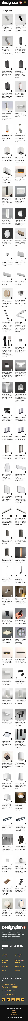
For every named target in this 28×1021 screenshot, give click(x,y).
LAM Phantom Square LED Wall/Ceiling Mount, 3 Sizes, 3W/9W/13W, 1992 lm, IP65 (7, 498)
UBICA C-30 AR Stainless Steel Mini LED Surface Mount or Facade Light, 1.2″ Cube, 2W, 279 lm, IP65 (20, 870)
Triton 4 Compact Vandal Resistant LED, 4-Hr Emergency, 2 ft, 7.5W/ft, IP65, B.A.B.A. (20, 828)
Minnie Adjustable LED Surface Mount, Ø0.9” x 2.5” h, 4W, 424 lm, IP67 (20, 622)
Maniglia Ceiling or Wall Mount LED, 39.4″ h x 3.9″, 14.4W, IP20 (20, 560)
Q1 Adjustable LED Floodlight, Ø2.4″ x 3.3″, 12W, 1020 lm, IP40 (20, 681)
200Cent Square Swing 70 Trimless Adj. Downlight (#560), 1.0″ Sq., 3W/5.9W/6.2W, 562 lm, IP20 (7, 29)
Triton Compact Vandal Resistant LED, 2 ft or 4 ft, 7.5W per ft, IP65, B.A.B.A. (7, 828)
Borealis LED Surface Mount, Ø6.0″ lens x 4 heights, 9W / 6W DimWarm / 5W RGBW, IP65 (7, 201)
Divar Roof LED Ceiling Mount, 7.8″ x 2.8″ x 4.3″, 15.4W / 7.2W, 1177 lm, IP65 (20, 243)
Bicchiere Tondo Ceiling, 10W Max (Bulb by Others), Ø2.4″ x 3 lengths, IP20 (7, 138)
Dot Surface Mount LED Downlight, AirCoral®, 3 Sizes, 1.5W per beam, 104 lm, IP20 (7, 263)
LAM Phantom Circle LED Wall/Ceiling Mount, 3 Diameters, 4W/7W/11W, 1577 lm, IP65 (7, 477)
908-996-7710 (10, 991)
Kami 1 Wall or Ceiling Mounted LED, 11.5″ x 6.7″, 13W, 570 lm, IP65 (7, 457)
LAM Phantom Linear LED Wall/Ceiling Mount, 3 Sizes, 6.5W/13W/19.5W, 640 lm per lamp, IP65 (20, 477)
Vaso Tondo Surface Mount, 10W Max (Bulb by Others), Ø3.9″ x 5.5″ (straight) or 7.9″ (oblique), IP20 (7, 891)
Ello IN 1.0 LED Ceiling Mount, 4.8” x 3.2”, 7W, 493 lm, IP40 (20, 262)
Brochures (5, 966)
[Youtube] (22, 999)
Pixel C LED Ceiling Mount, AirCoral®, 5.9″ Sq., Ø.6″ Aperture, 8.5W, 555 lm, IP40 (7, 682)
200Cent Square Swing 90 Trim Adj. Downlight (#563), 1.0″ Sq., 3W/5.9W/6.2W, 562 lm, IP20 (20, 29)
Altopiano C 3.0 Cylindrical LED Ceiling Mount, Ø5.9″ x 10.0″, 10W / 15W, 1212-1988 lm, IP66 (20, 74)
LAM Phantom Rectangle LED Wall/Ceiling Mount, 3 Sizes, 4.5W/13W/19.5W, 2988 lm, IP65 (20, 499)
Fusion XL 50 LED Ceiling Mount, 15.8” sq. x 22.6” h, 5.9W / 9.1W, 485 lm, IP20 (7, 396)
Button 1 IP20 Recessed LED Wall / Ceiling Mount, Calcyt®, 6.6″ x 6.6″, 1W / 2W (20, 200)
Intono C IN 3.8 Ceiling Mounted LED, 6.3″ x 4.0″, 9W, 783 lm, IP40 (20, 438)
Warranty (14, 1010)
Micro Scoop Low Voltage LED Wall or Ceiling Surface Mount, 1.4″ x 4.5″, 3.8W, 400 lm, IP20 (7, 601)
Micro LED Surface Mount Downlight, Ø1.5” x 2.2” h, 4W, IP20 (7, 622)
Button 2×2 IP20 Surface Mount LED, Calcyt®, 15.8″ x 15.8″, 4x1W (6, 222)
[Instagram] (13, 999)
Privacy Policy (14, 1014)
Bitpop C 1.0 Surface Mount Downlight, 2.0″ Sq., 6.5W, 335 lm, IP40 (7, 159)
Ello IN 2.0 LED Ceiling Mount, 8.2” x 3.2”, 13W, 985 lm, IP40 (7, 283)
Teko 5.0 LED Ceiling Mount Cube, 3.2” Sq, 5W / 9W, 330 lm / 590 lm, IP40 (7, 806)
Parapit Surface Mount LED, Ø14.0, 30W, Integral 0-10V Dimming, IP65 (20, 641)
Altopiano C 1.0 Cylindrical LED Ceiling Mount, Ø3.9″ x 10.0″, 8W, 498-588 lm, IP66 (20, 50)
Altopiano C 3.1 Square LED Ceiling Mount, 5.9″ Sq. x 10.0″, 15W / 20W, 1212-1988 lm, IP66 (7, 95)
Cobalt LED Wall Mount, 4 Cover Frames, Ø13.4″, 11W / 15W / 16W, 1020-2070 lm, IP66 (20, 222)
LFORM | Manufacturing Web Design (14, 1017)
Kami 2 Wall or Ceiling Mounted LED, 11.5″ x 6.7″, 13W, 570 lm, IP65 (20, 457)
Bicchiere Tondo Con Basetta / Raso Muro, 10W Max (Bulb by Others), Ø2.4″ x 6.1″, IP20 (20, 138)
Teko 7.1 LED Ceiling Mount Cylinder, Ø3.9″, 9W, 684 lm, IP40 (20, 765)
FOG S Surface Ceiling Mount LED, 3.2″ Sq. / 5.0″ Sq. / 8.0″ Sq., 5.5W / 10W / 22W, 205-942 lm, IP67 (7, 375)
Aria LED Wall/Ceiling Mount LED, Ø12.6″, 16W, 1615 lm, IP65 (20, 94)
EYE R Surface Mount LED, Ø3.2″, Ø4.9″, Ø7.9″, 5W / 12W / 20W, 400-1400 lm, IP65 (20, 303)
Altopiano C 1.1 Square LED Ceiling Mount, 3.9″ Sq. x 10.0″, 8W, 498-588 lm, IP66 (7, 73)
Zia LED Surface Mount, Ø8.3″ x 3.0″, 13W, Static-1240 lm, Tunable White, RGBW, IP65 (7, 913)
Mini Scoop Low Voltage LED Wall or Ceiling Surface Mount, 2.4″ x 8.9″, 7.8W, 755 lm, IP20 (20, 601)
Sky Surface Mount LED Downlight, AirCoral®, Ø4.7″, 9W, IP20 (20, 702)
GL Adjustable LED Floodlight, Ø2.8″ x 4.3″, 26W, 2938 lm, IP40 (7, 419)
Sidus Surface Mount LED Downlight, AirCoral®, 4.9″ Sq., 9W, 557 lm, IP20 (7, 703)
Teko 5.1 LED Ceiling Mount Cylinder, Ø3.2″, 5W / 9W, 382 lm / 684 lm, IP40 (20, 786)
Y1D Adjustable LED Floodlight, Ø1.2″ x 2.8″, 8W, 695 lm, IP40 (20, 890)
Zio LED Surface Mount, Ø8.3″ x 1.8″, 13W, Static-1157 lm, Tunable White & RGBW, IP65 (20, 913)
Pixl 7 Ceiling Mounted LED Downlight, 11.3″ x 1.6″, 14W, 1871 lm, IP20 (20, 661)
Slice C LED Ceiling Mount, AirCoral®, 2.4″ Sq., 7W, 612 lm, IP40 (7, 722)
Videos (4, 971)
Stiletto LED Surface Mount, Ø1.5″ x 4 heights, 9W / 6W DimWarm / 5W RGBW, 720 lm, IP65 (20, 744)
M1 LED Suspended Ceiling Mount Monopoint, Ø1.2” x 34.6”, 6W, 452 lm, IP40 (20, 580)
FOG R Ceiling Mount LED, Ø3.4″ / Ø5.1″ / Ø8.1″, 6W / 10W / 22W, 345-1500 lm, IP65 (20, 349)
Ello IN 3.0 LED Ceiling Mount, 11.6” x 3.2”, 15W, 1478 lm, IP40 (20, 283)
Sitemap (14, 1012)
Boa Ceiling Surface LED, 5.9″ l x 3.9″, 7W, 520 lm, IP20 (20, 179)
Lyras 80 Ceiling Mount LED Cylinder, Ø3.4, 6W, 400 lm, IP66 (20, 541)
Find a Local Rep (20, 966)
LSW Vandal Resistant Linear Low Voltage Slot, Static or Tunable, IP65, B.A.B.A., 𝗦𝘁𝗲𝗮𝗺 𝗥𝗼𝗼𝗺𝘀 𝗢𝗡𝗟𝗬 (20, 521)
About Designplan (6, 941)
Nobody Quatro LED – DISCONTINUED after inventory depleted (7, 641)
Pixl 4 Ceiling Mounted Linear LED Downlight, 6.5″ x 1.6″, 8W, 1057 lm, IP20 (7, 662)
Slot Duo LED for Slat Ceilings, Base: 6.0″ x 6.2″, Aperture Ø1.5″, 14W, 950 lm (20, 723)
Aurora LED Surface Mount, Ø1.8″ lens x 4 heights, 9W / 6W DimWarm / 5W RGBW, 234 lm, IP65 (7, 116)
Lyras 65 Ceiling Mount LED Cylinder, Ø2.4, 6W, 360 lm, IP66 (7, 541)
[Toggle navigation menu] (25, 3)
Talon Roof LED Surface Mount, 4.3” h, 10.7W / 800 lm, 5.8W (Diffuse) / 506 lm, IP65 (7, 765)
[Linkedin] (8, 999)
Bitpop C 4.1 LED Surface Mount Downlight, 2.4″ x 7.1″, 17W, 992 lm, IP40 (6, 180)
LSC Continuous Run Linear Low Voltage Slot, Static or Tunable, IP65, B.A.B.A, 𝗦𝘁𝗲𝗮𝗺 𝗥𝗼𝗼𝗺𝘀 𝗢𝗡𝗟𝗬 (7, 521)
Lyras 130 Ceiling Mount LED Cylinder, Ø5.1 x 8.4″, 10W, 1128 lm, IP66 (7, 560)
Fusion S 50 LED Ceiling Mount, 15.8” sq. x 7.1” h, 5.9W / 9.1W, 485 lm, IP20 (20, 374)
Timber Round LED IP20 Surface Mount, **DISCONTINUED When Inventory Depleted (20, 807)
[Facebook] (3, 999)
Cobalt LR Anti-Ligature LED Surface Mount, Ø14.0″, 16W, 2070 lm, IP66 (7, 243)
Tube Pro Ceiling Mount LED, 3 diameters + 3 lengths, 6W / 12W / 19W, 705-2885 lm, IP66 (7, 849)
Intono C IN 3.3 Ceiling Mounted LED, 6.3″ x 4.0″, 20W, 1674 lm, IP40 (7, 438)
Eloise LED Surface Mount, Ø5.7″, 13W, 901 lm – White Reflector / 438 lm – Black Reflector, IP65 (7, 303)
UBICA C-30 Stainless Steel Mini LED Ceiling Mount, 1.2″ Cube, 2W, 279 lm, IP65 (7, 869)
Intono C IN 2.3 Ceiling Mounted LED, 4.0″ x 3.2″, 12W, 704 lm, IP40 (20, 419)
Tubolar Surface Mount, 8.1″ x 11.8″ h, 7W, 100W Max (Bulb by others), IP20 (20, 849)
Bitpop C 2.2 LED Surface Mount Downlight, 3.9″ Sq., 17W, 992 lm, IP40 (19, 160)
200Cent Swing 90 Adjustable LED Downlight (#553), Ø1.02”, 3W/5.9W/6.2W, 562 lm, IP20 (7, 51)
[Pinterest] (18, 999)
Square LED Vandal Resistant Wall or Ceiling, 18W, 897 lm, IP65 (6, 743)
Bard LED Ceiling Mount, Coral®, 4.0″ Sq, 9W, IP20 (20, 115)
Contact (17, 971)
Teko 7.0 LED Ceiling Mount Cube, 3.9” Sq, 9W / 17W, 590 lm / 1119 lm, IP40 (7, 786)
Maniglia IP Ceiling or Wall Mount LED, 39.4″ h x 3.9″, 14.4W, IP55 (7, 579)
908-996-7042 (10, 995)
